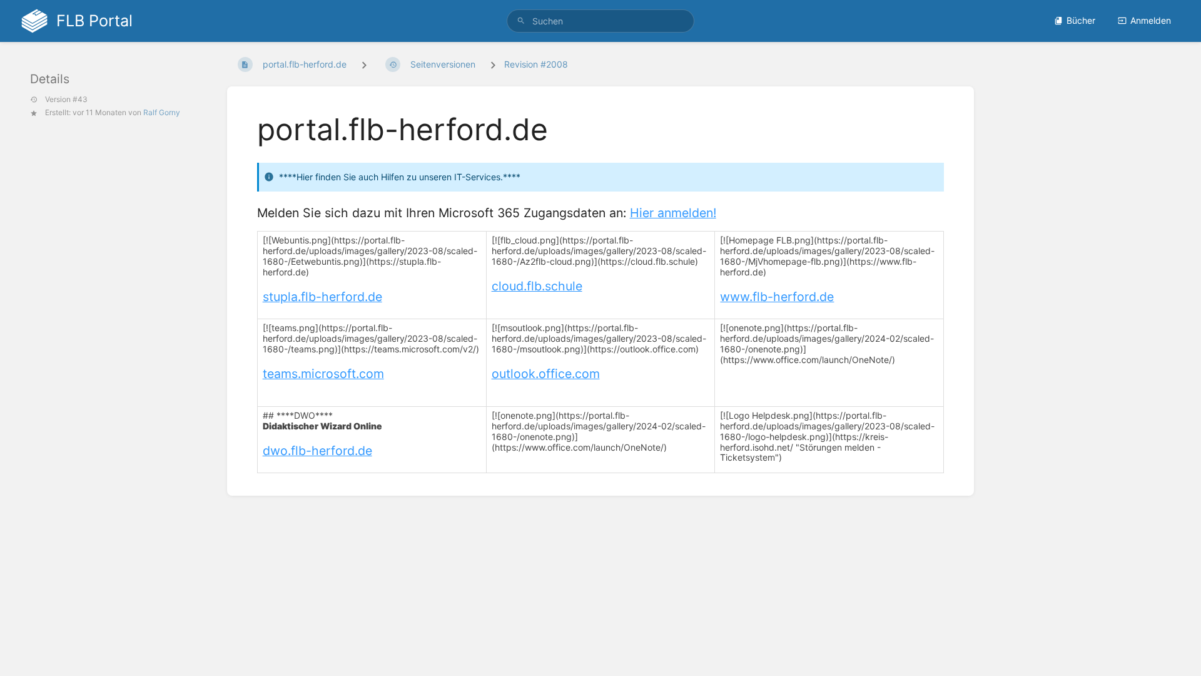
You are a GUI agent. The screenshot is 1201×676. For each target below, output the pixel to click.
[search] (600, 21)
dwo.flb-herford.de (317, 450)
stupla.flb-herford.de (322, 296)
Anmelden (1150, 20)
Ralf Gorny (161, 112)
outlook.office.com (546, 373)
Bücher (1081, 20)
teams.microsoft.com (323, 373)
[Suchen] (521, 21)
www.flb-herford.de (777, 296)
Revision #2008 (536, 64)
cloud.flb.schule (537, 286)
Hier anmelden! (673, 212)
